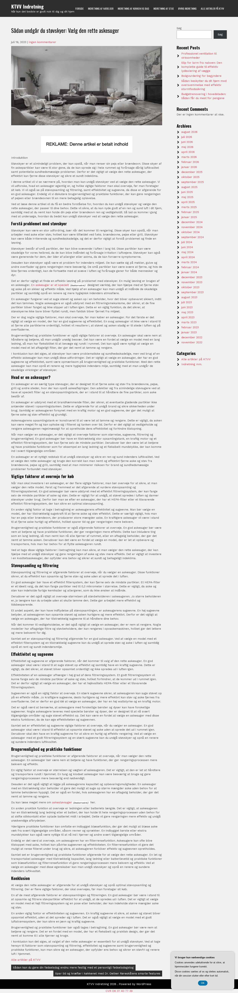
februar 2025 (190, 212)
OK (203, 983)
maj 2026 (187, 147)
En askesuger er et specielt (50, 285)
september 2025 (192, 182)
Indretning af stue (163, 8)
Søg (179, 28)
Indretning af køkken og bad (133, 8)
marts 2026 (189, 157)
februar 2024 (190, 267)
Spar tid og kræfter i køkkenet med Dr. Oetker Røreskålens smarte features (107, 973)
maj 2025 (187, 197)
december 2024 (192, 222)
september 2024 (192, 237)
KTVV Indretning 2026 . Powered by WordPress (119, 984)
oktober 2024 (190, 232)
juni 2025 (187, 192)
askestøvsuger (62, 802)
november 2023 (191, 282)
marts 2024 (189, 262)
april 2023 (187, 317)
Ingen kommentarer (42, 42)
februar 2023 (190, 327)
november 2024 (192, 227)
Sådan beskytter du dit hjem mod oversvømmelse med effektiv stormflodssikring (203, 85)
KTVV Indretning (27, 6)
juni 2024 (187, 247)
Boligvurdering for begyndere (201, 76)
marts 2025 (189, 207)
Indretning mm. (191, 364)
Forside (79, 8)
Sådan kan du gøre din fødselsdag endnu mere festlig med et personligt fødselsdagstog (73, 967)
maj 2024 (187, 252)
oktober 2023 (190, 287)
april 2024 (188, 257)
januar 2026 (189, 167)
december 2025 (191, 172)
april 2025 (188, 202)
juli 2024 (186, 242)
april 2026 (188, 152)
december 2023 (191, 277)
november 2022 (191, 342)
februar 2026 (190, 162)
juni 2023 (187, 307)
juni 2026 (187, 142)
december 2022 (191, 337)
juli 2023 (186, 302)
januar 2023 (189, 332)
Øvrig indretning (187, 8)
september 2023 (192, 292)
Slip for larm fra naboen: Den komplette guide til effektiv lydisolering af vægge (201, 67)
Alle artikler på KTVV (212, 8)
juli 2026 (186, 137)
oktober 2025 (190, 177)
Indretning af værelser (100, 8)
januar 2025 (189, 217)
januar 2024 (189, 272)
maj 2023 (187, 312)
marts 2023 (189, 322)
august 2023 (189, 297)
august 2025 (189, 187)
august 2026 (189, 132)
